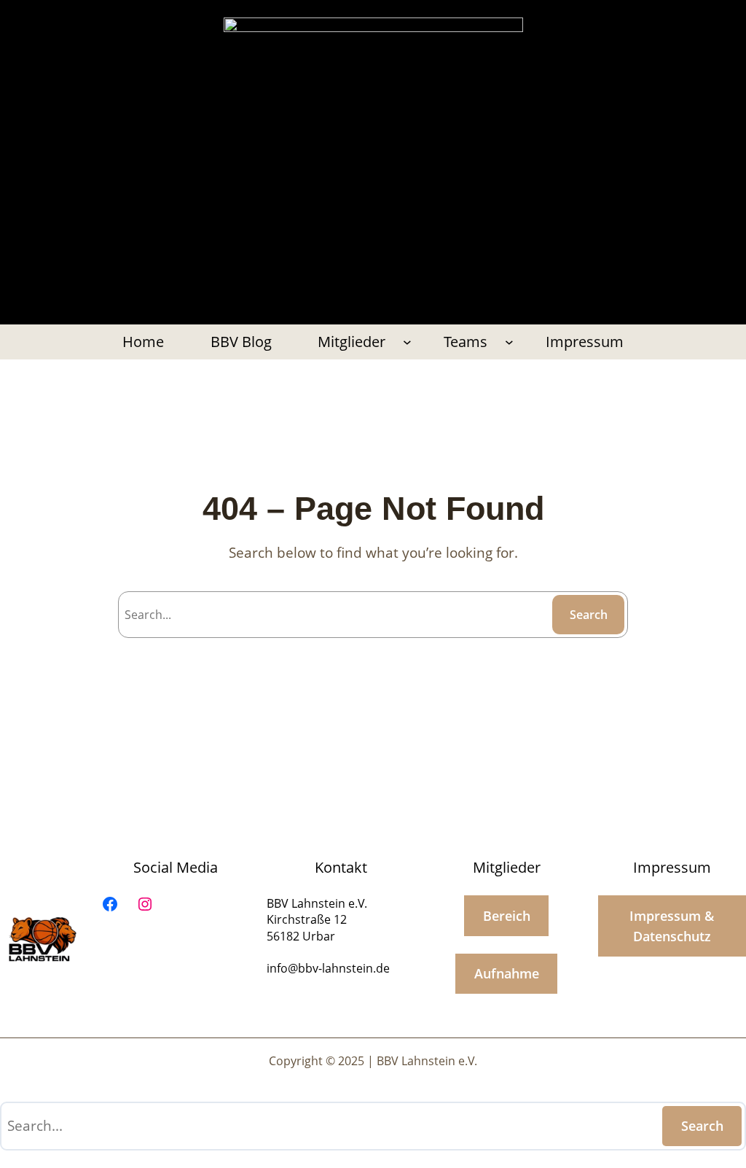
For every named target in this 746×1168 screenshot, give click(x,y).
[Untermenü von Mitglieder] (407, 342)
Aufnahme (506, 973)
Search (589, 615)
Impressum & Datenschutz (671, 926)
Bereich (506, 915)
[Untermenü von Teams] (509, 342)
